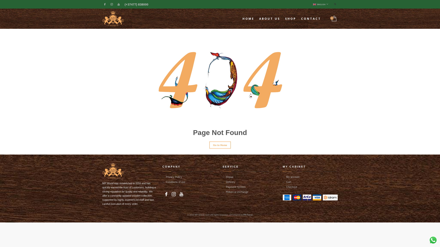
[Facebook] (104, 4)
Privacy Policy (174, 177)
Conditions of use (175, 182)
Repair (229, 177)
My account (292, 177)
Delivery (230, 182)
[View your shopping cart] (334, 18)
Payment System (236, 187)
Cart (288, 182)
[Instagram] (111, 4)
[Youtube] (118, 4)
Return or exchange (237, 191)
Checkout (291, 187)
